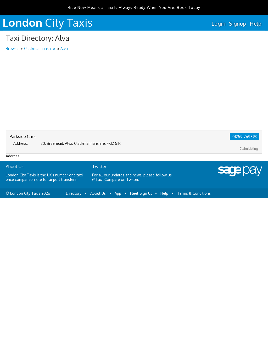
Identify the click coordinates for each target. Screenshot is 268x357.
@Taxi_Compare (106, 179)
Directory (73, 193)
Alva (64, 48)
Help (255, 23)
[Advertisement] (134, 91)
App (118, 193)
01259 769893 (244, 136)
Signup (237, 23)
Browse (12, 48)
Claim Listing (248, 149)
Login (218, 23)
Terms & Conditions (194, 193)
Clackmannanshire (39, 48)
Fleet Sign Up (141, 193)
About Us (98, 193)
